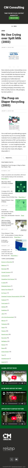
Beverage (3, 269)
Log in (24, 466)
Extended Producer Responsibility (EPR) (12, 296)
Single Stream (5, 351)
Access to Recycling (6, 262)
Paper (3, 327)
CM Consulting (14, 7)
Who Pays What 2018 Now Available (7, 182)
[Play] (3, 383)
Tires (2, 355)
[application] (14, 377)
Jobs (2, 313)
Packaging (4, 324)
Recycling (3, 338)
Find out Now (14, 18)
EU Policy (3, 293)
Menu (15, 26)
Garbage (3, 307)
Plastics (3, 331)
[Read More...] (4, 178)
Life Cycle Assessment (7, 317)
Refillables (4, 341)
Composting (4, 275)
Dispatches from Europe (7, 279)
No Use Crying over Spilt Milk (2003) (11, 38)
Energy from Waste (6, 289)
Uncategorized (5, 358)
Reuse (3, 348)
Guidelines (4, 310)
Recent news (4, 334)
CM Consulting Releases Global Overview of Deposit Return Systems (7, 223)
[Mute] (22, 383)
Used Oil (3, 362)
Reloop (3, 345)
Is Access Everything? (4, 241)
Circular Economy (5, 272)
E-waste (3, 282)
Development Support (17, 466)
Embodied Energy (6, 286)
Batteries (3, 265)
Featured (3, 300)
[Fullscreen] (24, 383)
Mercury (3, 320)
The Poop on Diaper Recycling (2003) (12, 101)
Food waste (4, 303)
